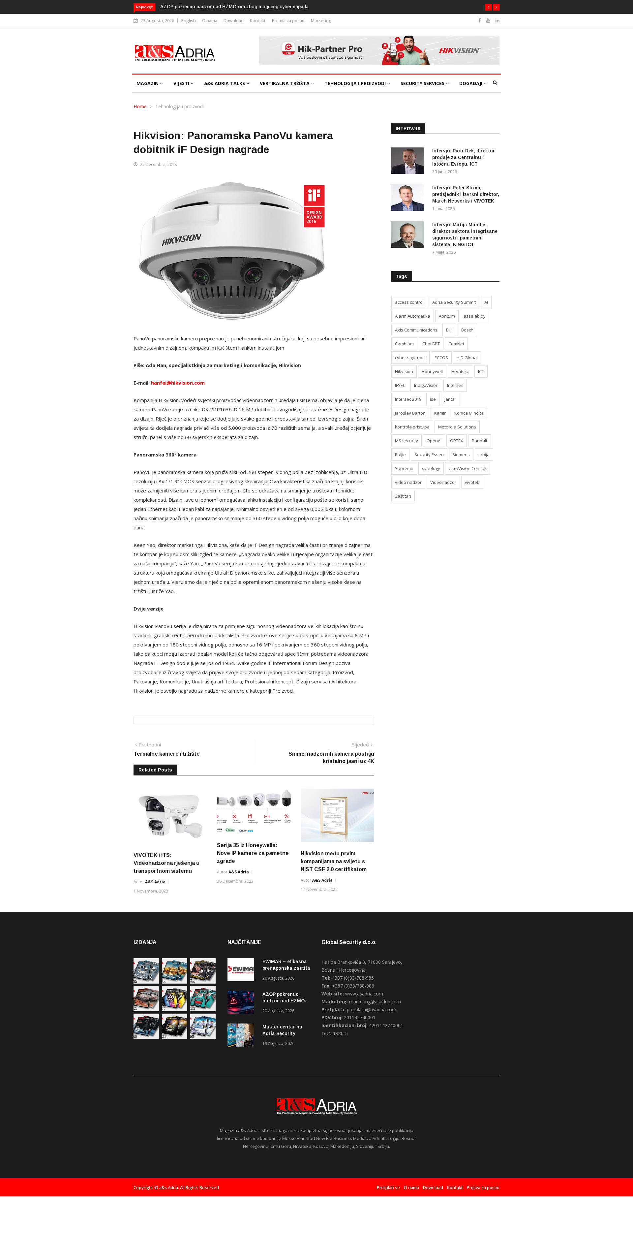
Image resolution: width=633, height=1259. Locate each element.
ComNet (456, 344)
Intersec (455, 385)
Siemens (461, 454)
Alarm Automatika (412, 316)
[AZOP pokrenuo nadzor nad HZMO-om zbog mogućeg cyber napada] (242, 1003)
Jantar (450, 399)
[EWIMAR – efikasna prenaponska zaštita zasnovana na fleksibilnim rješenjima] (242, 971)
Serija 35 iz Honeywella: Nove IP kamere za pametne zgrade (253, 853)
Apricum (447, 316)
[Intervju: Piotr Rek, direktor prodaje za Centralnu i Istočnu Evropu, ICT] (409, 161)
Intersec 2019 (408, 399)
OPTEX (456, 441)
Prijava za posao (288, 20)
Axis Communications (416, 330)
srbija (484, 454)
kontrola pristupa (412, 427)
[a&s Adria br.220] (174, 1009)
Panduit (479, 441)
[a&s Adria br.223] (174, 982)
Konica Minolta (469, 413)
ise (433, 399)
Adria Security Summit (454, 302)
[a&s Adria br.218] (146, 1037)
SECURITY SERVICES (423, 83)
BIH (449, 330)
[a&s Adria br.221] (146, 1009)
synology (431, 468)
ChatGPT (431, 344)
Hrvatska (460, 371)
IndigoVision (426, 385)
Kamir (440, 413)
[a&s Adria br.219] (203, 1009)
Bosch (467, 330)
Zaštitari (403, 496)
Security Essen (429, 454)
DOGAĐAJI (471, 83)
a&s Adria (155, 882)
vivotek (472, 482)
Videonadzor (443, 482)
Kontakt (258, 20)
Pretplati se (388, 1187)
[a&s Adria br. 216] (203, 1037)
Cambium (404, 344)
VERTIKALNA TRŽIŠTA (285, 83)
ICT (481, 371)
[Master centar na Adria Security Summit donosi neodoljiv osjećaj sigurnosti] (242, 1036)
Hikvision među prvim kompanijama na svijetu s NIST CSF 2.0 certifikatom (334, 861)
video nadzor (408, 482)
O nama (209, 20)
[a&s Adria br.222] (203, 982)
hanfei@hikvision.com (178, 382)
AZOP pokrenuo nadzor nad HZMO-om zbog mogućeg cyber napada (234, 6)
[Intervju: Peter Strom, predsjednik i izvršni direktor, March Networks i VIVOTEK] (409, 198)
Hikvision (404, 371)
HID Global (467, 358)
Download (234, 20)
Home (140, 106)
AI (486, 302)
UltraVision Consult (468, 468)
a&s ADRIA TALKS (225, 83)
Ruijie (400, 454)
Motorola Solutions (457, 427)
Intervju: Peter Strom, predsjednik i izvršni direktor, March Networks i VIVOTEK (465, 194)
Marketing (321, 20)
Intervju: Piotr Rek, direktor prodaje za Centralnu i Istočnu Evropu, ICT (463, 157)
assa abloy (475, 316)
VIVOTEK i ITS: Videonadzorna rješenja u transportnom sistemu (166, 863)
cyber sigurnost (410, 358)
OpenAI (434, 441)
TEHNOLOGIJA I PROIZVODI (355, 83)
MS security (406, 441)
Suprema (404, 468)
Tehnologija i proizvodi (179, 106)
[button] (488, 7)
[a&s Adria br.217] (174, 1037)
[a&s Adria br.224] (146, 982)
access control (409, 302)
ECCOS (441, 358)
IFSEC (400, 385)
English (188, 20)
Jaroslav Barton (410, 413)
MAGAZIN (148, 83)
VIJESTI (182, 83)
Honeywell (432, 371)
